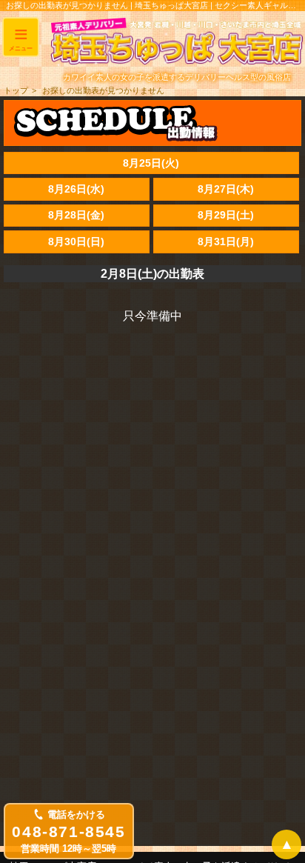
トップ (16, 90)
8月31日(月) (226, 241)
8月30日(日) (76, 241)
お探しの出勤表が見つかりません (103, 90)
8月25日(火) (151, 163)
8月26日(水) (76, 189)
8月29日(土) (226, 215)
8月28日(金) (76, 215)
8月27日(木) (226, 189)
